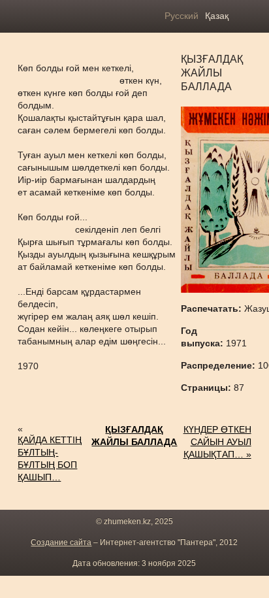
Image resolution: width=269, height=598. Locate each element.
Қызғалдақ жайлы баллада (134, 435)
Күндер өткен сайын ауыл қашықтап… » (217, 441)
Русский (181, 15)
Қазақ (217, 15)
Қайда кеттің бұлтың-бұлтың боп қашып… (50, 458)
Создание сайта (61, 542)
